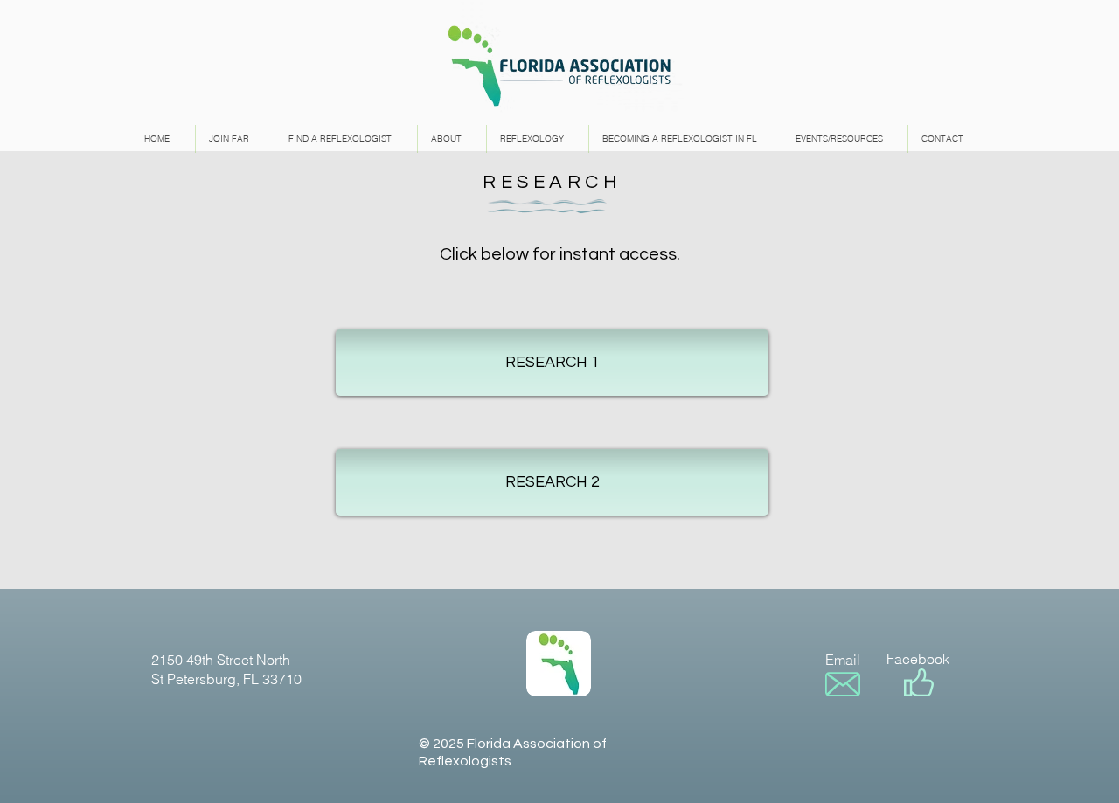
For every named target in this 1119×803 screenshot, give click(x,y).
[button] (552, 362)
